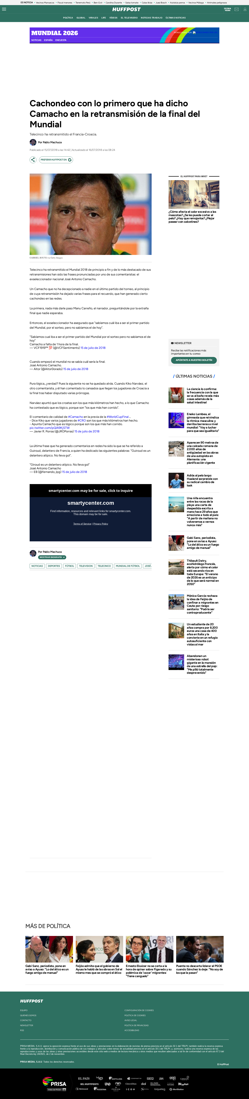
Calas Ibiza (147, 2)
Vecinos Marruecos (45, 2)
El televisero (129, 18)
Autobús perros (177, 2)
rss (22, 1030)
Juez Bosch (161, 2)
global (81, 18)
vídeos (113, 18)
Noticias (36, 40)
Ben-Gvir (98, 2)
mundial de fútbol (128, 566)
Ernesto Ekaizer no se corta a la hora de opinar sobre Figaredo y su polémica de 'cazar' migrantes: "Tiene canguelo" (148, 971)
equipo (23, 1010)
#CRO (82, 420)
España (48, 40)
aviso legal (130, 1020)
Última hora (227, 9)
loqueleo (160, 1089)
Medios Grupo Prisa (56, 1089)
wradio (119, 1084)
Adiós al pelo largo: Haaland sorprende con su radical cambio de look (202, 480)
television (86, 566)
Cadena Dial (144, 1084)
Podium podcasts (117, 1089)
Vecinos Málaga (196, 2)
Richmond (83, 1089)
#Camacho (75, 417)
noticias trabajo (151, 18)
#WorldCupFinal (118, 417)
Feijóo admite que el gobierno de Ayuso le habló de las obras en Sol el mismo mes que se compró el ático (99, 969)
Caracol (185, 1078)
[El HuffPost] (126, 9)
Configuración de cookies (139, 1010)
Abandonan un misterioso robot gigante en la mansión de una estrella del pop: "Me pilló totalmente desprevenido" (202, 664)
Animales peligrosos (217, 2)
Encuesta (60, 40)
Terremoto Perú (83, 2)
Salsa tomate (131, 2)
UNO (109, 1084)
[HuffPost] (31, 1000)
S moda (145, 1089)
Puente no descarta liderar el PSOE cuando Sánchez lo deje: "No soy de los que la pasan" (199, 969)
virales (93, 18)
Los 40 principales (102, 1078)
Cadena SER (150, 1078)
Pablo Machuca (52, 142)
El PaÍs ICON (131, 1089)
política (68, 18)
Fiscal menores (65, 2)
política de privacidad (136, 1025)
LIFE (103, 18)
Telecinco (104, 566)
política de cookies (135, 1015)
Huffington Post (90, 1084)
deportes (54, 566)
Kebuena (182, 1084)
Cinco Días (131, 1084)
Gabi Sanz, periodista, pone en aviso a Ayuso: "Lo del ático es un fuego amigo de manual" (203, 543)
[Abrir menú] (4, 9)
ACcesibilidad (131, 1030)
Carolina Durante (114, 2)
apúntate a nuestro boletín (194, 360)
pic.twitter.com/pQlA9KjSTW (50, 428)
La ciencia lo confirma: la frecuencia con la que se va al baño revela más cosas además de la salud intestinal (203, 395)
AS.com (161, 1078)
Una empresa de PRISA (56, 1081)
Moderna (100, 1089)
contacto (25, 1020)
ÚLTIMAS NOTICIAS (176, 18)
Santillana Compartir (135, 1078)
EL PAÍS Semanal (157, 1084)
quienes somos (28, 1015)
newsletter (26, 1025)
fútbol (69, 566)
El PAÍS (86, 1078)
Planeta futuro (169, 1084)
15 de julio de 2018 (93, 348)
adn (172, 1078)
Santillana (117, 1078)
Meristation (177, 1089)
